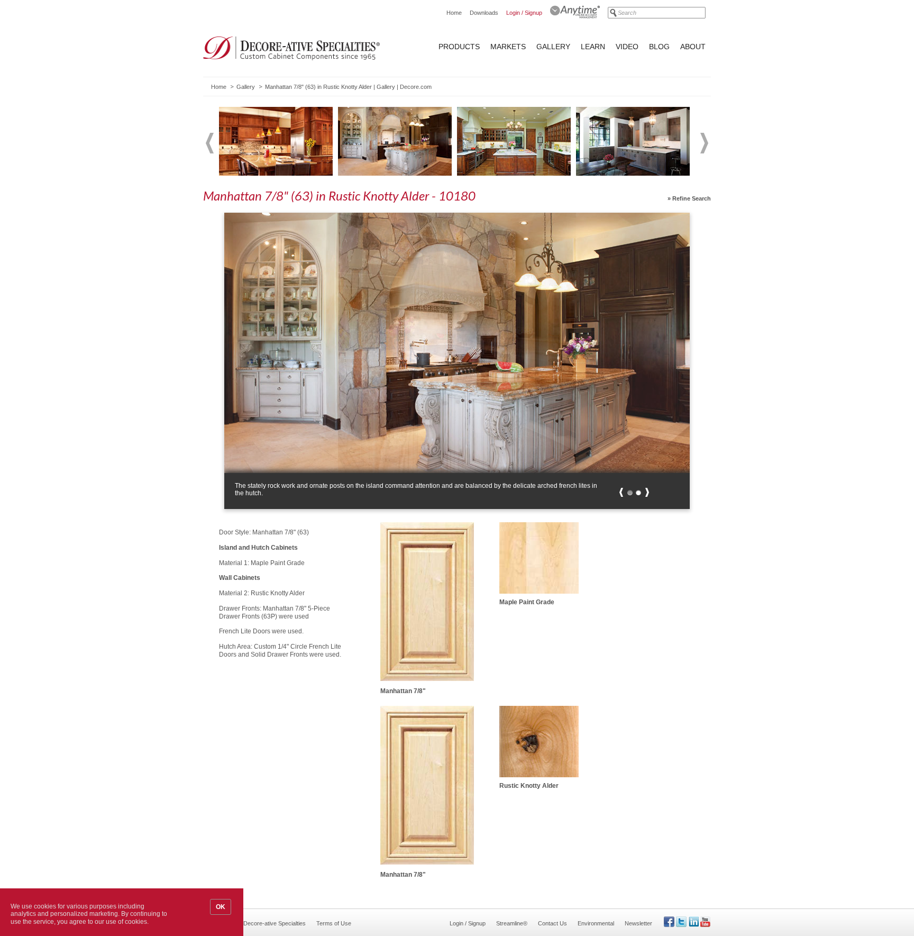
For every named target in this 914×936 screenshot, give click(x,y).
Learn (593, 46)
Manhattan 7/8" (403, 691)
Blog (659, 46)
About (693, 46)
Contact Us (552, 923)
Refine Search (691, 198)
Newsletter (638, 923)
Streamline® (511, 923)
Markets (508, 46)
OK (220, 907)
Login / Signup (524, 13)
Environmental (596, 923)
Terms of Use (333, 923)
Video (627, 46)
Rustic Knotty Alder (529, 785)
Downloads (484, 13)
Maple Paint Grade (526, 602)
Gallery (553, 46)
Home (454, 13)
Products (459, 46)
